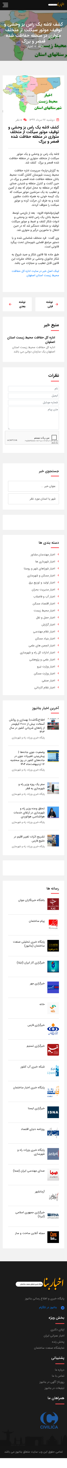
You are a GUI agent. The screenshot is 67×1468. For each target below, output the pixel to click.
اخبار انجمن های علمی (42, 645)
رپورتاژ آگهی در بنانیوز (51, 1382)
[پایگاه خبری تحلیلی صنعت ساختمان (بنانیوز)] (53, 945)
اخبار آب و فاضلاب (44, 596)
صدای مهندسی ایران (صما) (29, 1171)
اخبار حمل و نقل (45, 617)
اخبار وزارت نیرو (46, 666)
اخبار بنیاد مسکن (45, 638)
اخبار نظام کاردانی (44, 687)
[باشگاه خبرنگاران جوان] (53, 904)
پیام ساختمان (37, 921)
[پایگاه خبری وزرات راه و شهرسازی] (53, 1153)
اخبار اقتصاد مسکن (44, 603)
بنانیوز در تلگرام (48, 1307)
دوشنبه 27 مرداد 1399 (42, 120)
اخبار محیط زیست (44, 610)
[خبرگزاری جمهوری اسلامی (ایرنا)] (53, 1216)
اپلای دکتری (57, 1329)
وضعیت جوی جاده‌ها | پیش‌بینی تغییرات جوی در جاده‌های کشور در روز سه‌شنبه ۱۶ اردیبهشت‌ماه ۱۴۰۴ (27, 758)
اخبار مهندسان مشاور (43, 554)
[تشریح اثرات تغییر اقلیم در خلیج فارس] (53, 840)
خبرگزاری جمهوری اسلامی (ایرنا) (30, 1214)
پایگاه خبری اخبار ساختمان (29, 1087)
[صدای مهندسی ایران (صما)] (53, 1174)
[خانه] (53, 1008)
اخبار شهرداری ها (45, 561)
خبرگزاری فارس (36, 1025)
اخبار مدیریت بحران (43, 589)
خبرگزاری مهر (37, 983)
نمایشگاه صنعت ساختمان (49, 1348)
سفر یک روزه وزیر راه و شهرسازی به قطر (31, 786)
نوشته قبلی (49, 304)
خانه (41, 46)
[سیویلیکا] (49, 1420)
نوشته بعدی (22, 304)
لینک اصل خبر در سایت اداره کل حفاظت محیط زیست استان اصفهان (35, 273)
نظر (19, 120)
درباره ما (59, 1370)
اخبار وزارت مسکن (44, 673)
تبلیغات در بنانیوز (54, 1388)
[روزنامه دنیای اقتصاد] (53, 1133)
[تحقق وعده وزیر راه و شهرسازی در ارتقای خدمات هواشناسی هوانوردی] (53, 812)
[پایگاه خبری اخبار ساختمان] (53, 1091)
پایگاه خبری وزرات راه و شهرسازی (28, 738)
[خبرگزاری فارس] (53, 1029)
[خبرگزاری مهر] (53, 987)
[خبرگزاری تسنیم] (53, 1049)
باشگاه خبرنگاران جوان (31, 900)
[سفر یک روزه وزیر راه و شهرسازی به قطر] (53, 788)
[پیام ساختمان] (53, 925)
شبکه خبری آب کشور (33, 1066)
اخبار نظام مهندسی (44, 631)
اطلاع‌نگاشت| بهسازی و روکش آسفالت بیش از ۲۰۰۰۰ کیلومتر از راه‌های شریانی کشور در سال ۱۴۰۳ (27, 726)
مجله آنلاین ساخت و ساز (30, 1233)
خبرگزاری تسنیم (36, 1046)
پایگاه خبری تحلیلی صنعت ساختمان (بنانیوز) (29, 944)
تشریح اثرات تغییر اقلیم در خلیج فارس (29, 838)
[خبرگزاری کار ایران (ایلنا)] (53, 966)
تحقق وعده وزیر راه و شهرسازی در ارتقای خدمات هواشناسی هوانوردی (29, 812)
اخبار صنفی (48, 680)
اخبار (30, 46)
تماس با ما (58, 1376)
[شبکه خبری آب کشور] (53, 1070)
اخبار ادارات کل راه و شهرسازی (37, 652)
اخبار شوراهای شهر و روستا (39, 568)
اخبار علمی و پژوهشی (42, 659)
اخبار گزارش (48, 624)
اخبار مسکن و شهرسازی (41, 575)
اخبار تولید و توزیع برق (42, 582)
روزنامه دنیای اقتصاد (33, 1129)
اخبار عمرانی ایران (54, 1335)
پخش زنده (58, 1342)
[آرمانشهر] (53, 1195)
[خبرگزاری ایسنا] (53, 1112)
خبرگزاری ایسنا (36, 1108)
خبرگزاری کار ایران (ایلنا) (31, 962)
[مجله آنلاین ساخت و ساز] (53, 1237)
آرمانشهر (40, 1191)
